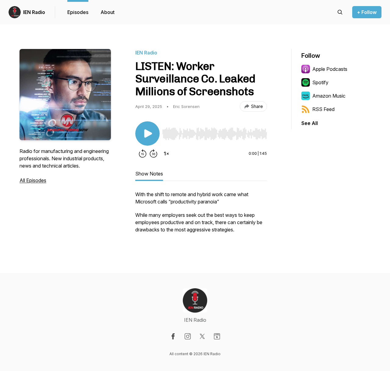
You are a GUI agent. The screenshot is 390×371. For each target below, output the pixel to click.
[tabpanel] (201, 215)
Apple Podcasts (329, 69)
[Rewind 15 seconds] (142, 153)
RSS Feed (323, 109)
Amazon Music (329, 96)
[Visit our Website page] (217, 336)
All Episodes (33, 180)
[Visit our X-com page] (202, 336)
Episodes (77, 12)
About (108, 12)
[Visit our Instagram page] (188, 336)
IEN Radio (34, 12)
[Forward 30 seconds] (153, 153)
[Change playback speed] (166, 153)
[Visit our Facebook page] (173, 336)
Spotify (320, 82)
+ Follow (367, 12)
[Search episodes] (340, 12)
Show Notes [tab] (149, 174)
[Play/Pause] (147, 133)
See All (309, 123)
